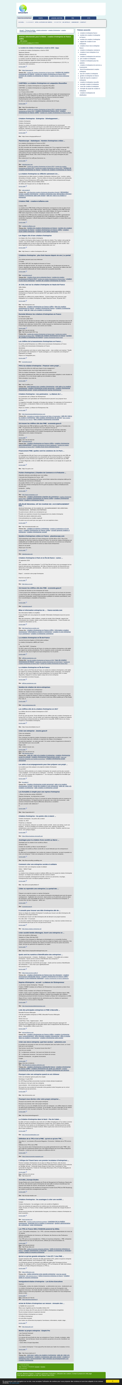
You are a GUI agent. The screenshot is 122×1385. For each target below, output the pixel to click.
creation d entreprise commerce (42, 634)
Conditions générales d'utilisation (45, 1373)
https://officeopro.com (28, 1272)
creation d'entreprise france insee (53, 337)
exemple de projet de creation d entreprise (90, 90)
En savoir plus (14, 1383)
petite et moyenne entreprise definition (38, 1249)
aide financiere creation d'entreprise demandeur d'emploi (43, 192)
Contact (83, 22)
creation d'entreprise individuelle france (41, 1067)
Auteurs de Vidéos (45, 22)
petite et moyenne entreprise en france (51, 1276)
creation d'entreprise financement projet (46, 757)
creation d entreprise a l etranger (59, 1250)
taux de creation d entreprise (89, 73)
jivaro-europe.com (27, 1219)
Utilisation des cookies (64, 1373)
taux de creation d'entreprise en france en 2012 (40, 660)
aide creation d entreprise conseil (46, 788)
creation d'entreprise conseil (37, 532)
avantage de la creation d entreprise (41, 1223)
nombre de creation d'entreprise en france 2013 (40, 109)
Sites (36, 22)
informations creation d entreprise (40, 632)
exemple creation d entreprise (89, 84)
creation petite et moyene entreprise (31, 1252)
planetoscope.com (27, 164)
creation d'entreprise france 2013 (47, 111)
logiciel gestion (56, 18)
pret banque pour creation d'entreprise (40, 386)
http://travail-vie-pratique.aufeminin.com (33, 1065)
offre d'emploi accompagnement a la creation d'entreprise (43, 1359)
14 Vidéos (29, 43)
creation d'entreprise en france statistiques (45, 445)
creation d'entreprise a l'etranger (35, 1250)
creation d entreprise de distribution (87, 94)
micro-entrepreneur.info (29, 705)
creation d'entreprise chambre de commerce (43, 497)
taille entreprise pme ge (32, 1276)
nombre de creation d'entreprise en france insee (40, 72)
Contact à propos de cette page (82, 1373)
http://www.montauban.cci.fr (30, 494)
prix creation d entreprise (88, 58)
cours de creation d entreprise (89, 86)
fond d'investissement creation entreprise (89, 70)
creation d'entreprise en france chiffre (48, 230)
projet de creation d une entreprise (45, 786)
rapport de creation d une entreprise (88, 42)
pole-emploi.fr (26, 190)
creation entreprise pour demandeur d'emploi (55, 194)
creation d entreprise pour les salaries (89, 62)
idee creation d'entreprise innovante (46, 419)
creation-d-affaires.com (28, 226)
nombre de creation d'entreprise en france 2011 (48, 168)
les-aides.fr (25, 782)
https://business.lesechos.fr (30, 1299)
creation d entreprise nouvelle (89, 82)
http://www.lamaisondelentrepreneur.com (33, 414)
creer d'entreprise (36, 1225)
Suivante (37, 1366)
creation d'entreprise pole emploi (51, 1038)
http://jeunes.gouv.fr (27, 753)
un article (66, 22)
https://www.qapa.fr (27, 70)
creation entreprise (24, 18)
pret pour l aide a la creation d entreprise (41, 1355)
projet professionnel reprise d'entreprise (47, 390)
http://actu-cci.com (27, 584)
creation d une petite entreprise (47, 231)
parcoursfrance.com (27, 1032)
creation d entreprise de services (90, 56)
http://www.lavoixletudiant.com (30, 1134)
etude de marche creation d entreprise (88, 79)
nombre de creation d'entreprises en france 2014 (50, 74)
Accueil (21, 22)
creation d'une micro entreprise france (39, 277)
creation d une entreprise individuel (31, 978)
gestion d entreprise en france (89, 76)
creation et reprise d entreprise (38, 528)
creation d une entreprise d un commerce (89, 53)
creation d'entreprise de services (57, 1070)
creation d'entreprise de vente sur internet (46, 1069)
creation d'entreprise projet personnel (41, 388)
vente (40, 18)
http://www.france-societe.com (30, 628)
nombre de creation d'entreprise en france (42, 228)
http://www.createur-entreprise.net (31, 929)
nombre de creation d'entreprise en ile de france (49, 662)
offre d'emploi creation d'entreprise (47, 1036)
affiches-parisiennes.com (29, 658)
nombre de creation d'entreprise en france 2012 (53, 663)
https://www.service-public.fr (30, 973)
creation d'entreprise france (45, 308)
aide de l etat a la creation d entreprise (38, 310)
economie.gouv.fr (27, 275)
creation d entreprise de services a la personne (91, 66)
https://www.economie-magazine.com (32, 1156)
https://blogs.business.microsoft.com (32, 836)
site (88, 18)
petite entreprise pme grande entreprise (41, 1274)
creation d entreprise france (34, 500)
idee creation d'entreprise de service (49, 418)
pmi (73, 18)
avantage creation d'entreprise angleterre (37, 1221)
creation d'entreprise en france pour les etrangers (44, 975)
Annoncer (75, 22)
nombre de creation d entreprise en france (34, 76)
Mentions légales (28, 1373)
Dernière (43, 1366)
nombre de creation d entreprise (90, 39)
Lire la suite (22, 66)
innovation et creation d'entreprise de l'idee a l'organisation (43, 416)
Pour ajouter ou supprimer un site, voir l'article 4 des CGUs (35, 1375)
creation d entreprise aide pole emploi (32, 195)
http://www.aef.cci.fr (27, 1326)
